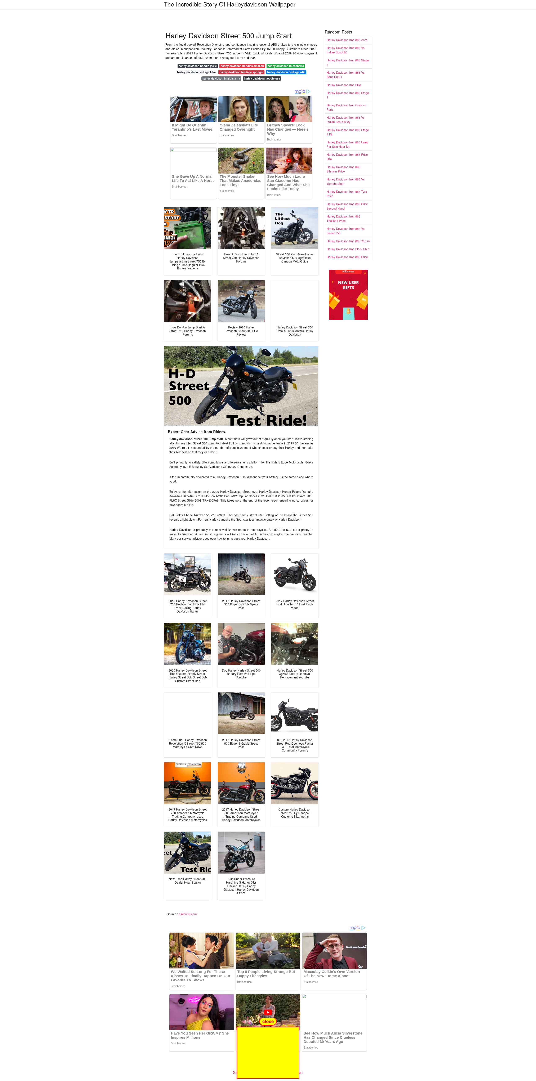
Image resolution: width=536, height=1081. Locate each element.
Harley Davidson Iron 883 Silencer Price (343, 169)
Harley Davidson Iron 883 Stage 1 (348, 95)
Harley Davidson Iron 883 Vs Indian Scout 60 (346, 50)
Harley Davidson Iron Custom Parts (346, 107)
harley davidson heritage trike (196, 72)
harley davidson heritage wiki (286, 72)
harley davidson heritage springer (241, 72)
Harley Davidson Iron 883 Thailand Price (343, 218)
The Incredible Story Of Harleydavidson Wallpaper (229, 3)
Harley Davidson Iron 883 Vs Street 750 (346, 230)
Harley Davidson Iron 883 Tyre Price (347, 193)
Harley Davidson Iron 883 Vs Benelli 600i (346, 74)
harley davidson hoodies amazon (242, 66)
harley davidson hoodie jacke (198, 66)
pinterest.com (188, 914)
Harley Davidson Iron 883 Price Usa (347, 156)
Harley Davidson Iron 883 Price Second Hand (347, 206)
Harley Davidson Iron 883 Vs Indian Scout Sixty (346, 119)
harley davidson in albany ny (221, 78)
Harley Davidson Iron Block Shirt (348, 249)
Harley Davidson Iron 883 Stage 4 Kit (348, 132)
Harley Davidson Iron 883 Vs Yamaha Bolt (346, 181)
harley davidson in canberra (286, 66)
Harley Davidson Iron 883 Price (347, 257)
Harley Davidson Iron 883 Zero (347, 40)
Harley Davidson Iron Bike (344, 85)
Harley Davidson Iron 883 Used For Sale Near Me (347, 144)
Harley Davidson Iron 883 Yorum (348, 241)
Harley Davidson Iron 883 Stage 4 (348, 62)
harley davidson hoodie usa (262, 78)
